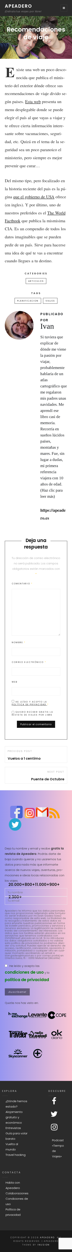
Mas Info (37, 1037)
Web (14, 682)
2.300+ (15, 897)
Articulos (36, 281)
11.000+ (42, 884)
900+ (54, 884)
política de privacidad (27, 979)
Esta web (33, 101)
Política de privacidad (29, 704)
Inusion (43, 1244)
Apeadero (18, 6)
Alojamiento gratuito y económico (14, 1117)
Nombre (19, 642)
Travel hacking (16, 1155)
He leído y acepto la (30, 703)
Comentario (22, 583)
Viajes (50, 300)
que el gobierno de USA (33, 196)
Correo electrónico (29, 662)
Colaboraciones (17, 1193)
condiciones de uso (24, 972)
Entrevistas (13, 1128)
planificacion (28, 300)
